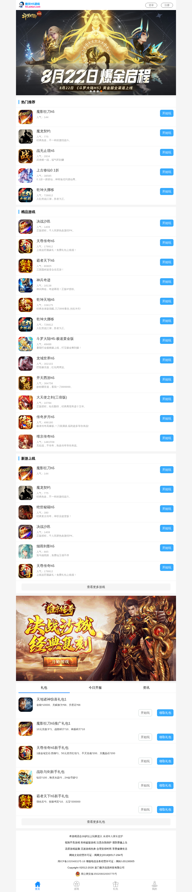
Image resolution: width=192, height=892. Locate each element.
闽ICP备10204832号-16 (71, 861)
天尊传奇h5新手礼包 (52, 748)
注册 (167, 5)
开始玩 (166, 113)
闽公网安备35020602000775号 (98, 873)
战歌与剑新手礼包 (50, 772)
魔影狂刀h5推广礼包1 (53, 723)
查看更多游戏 (96, 587)
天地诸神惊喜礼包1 (51, 699)
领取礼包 (165, 713)
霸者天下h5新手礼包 (52, 796)
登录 (151, 5)
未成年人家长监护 (113, 836)
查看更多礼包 (96, 822)
